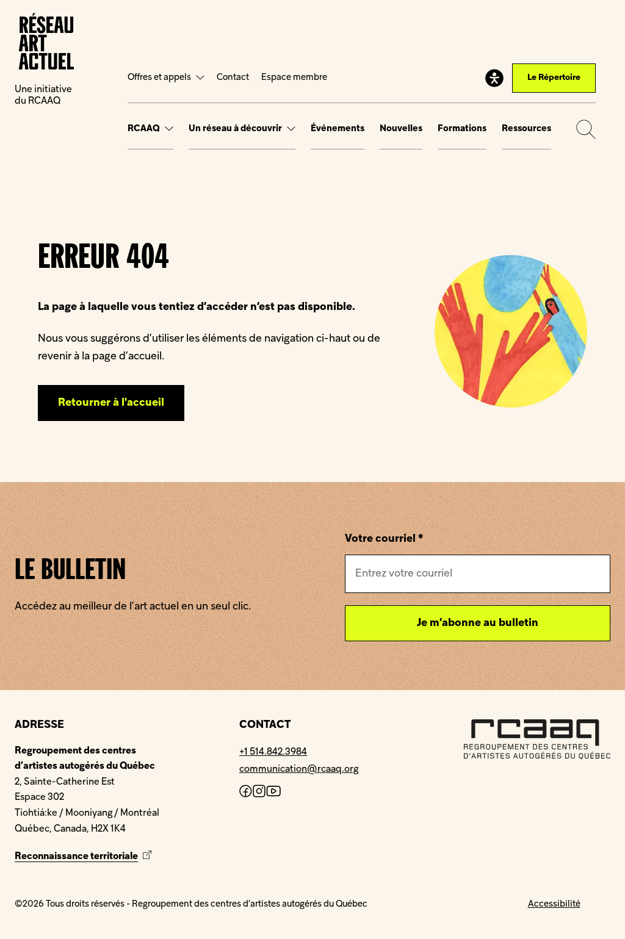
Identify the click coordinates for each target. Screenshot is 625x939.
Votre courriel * (384, 539)
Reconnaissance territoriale (84, 856)
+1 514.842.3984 (273, 752)
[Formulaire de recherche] (586, 129)
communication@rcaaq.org (298, 769)
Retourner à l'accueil (111, 403)
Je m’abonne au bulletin (477, 623)
